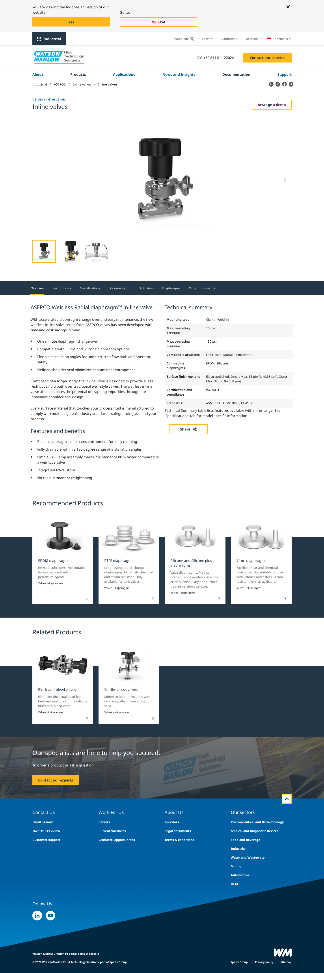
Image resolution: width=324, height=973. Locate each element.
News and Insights (178, 74)
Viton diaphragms (251, 560)
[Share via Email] (291, 84)
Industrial (52, 38)
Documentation (236, 74)
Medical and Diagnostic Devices (254, 831)
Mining (236, 866)
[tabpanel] (162, 392)
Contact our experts (267, 57)
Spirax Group (239, 962)
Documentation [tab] (120, 288)
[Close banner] (288, 6)
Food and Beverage (245, 840)
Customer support (46, 840)
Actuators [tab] (147, 288)
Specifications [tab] (90, 288)
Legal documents (178, 831)
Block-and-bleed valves (57, 689)
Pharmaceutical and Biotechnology (257, 822)
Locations (252, 39)
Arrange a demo (272, 104)
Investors (172, 822)
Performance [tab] (62, 288)
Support (284, 74)
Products (78, 74)
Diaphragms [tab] (171, 288)
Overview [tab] (37, 288)
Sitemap (286, 962)
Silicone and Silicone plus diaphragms (191, 563)
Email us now (42, 822)
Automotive (240, 875)
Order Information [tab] (202, 288)
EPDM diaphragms (53, 560)
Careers (207, 39)
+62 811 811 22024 (46, 831)
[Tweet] (277, 84)
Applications (124, 74)
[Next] (285, 179)
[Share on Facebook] (284, 84)
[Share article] (271, 84)
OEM (234, 884)
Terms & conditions (179, 840)
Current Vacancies (112, 831)
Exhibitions (229, 39)
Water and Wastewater (248, 857)
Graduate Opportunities (117, 840)
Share (185, 429)
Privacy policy (264, 962)
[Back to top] (287, 799)
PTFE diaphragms (118, 560)
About (37, 74)
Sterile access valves (121, 689)
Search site (181, 39)
